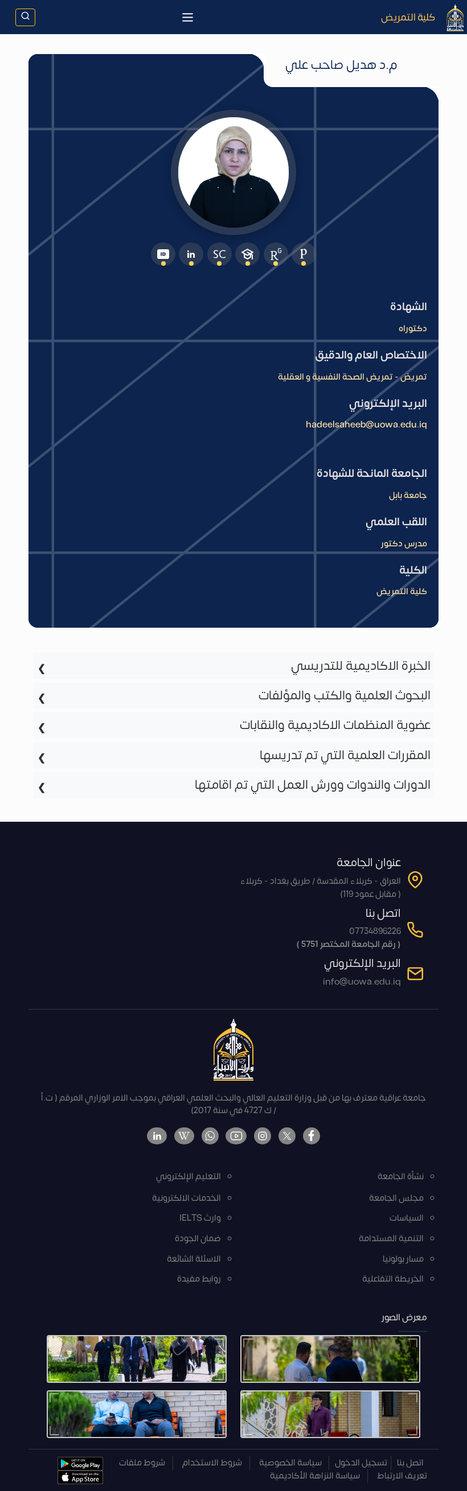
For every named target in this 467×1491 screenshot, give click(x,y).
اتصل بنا (410, 1463)
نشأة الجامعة (401, 1176)
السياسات (407, 1218)
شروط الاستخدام (212, 1463)
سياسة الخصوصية (290, 1463)
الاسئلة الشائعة (194, 1259)
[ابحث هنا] (25, 17)
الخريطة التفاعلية (393, 1279)
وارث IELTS (200, 1218)
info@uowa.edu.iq (362, 982)
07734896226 (375, 931)
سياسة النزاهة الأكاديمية (315, 1476)
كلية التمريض (408, 17)
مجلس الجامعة (396, 1198)
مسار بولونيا (403, 1259)
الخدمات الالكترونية (186, 1198)
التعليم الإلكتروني (188, 1176)
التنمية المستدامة (391, 1238)
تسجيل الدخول (361, 1463)
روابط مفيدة (199, 1279)
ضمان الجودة (198, 1238)
